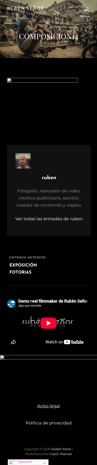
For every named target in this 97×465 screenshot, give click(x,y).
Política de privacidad (49, 423)
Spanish (24, 462)
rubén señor (25, 8)
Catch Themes (61, 454)
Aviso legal (48, 406)
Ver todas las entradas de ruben (49, 218)
